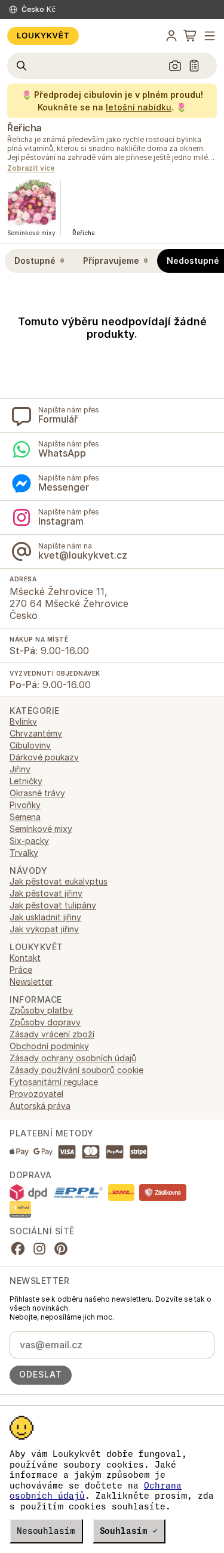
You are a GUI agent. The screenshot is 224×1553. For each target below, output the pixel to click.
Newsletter (31, 981)
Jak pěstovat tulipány (53, 905)
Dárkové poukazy (44, 757)
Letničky (26, 781)
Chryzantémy (36, 733)
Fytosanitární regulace (54, 1082)
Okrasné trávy (37, 793)
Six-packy (29, 841)
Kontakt (25, 958)
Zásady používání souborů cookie (76, 1070)
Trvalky (24, 853)
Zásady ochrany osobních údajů (73, 1058)
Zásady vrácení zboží (52, 1034)
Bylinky (23, 721)
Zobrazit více (31, 168)
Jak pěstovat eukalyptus (59, 881)
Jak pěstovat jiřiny (46, 893)
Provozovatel (36, 1094)
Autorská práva (40, 1106)
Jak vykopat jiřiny (44, 929)
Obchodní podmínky (49, 1046)
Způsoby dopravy (45, 1022)
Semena (25, 817)
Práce (21, 970)
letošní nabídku (138, 107)
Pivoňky (25, 805)
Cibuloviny (30, 745)
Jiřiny (20, 769)
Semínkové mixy (41, 829)
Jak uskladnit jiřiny (45, 917)
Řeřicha (24, 128)
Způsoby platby (41, 1010)
